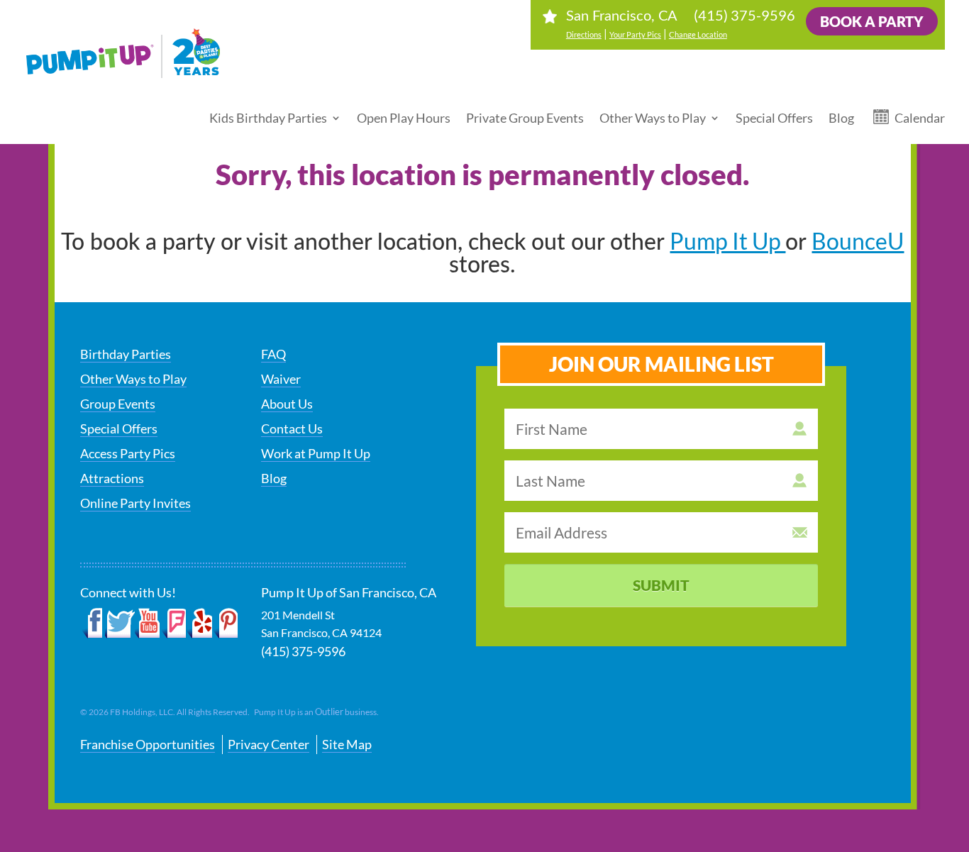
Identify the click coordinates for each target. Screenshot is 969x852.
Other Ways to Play (652, 118)
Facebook (92, 623)
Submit (661, 585)
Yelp (199, 623)
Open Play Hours (403, 118)
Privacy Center (268, 744)
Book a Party (872, 21)
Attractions (112, 478)
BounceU (858, 241)
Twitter (120, 623)
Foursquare (173, 623)
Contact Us (292, 428)
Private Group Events (525, 118)
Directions (584, 34)
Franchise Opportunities (147, 744)
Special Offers (774, 118)
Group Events (117, 403)
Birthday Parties (125, 354)
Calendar (920, 118)
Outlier (329, 711)
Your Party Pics (635, 34)
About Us (287, 403)
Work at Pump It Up (315, 453)
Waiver (281, 379)
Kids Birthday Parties (268, 118)
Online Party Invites (135, 503)
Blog (841, 118)
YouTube (148, 623)
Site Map (347, 744)
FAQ (273, 354)
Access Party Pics (127, 453)
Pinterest (225, 623)
